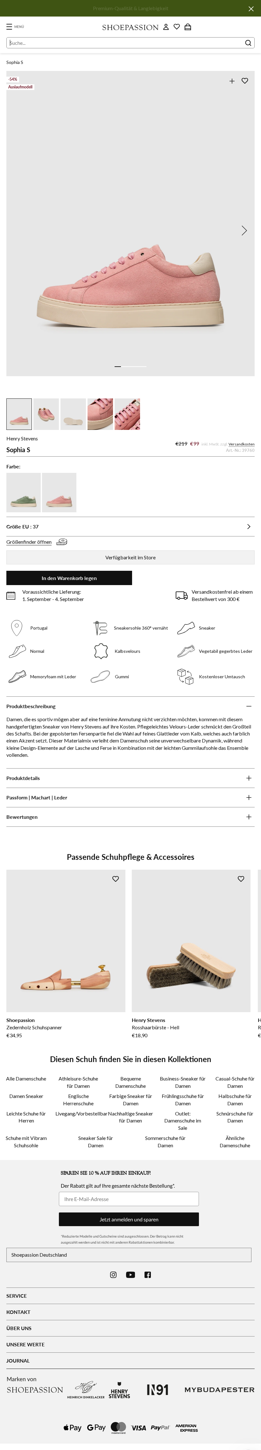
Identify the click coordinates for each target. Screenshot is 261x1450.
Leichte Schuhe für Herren (26, 1116)
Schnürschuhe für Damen (234, 1116)
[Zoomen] (231, 80)
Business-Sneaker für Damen (183, 1081)
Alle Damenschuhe (26, 1078)
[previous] (17, 230)
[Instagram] (113, 1275)
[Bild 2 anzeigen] (124, 366)
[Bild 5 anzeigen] (143, 366)
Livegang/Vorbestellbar (78, 1113)
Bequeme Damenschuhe (130, 1081)
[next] (243, 230)
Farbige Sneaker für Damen (130, 1099)
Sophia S (14, 62)
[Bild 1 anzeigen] (118, 366)
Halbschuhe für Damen (235, 1099)
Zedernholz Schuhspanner (34, 1027)
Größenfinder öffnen (29, 542)
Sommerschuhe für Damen (165, 1141)
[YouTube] (130, 1275)
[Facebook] (148, 1275)
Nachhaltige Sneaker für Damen (130, 1116)
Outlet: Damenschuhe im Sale (182, 1120)
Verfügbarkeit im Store (130, 557)
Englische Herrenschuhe (78, 1099)
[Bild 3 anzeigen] (130, 366)
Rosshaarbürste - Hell (155, 1027)
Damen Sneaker (26, 1096)
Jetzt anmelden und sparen (129, 1219)
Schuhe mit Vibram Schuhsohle (26, 1141)
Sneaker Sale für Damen (95, 1141)
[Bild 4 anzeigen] (137, 366)
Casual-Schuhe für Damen (235, 1081)
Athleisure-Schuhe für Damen (78, 1081)
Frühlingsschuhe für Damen (183, 1099)
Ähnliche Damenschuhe (235, 1141)
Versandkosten (242, 444)
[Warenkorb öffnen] (188, 26)
